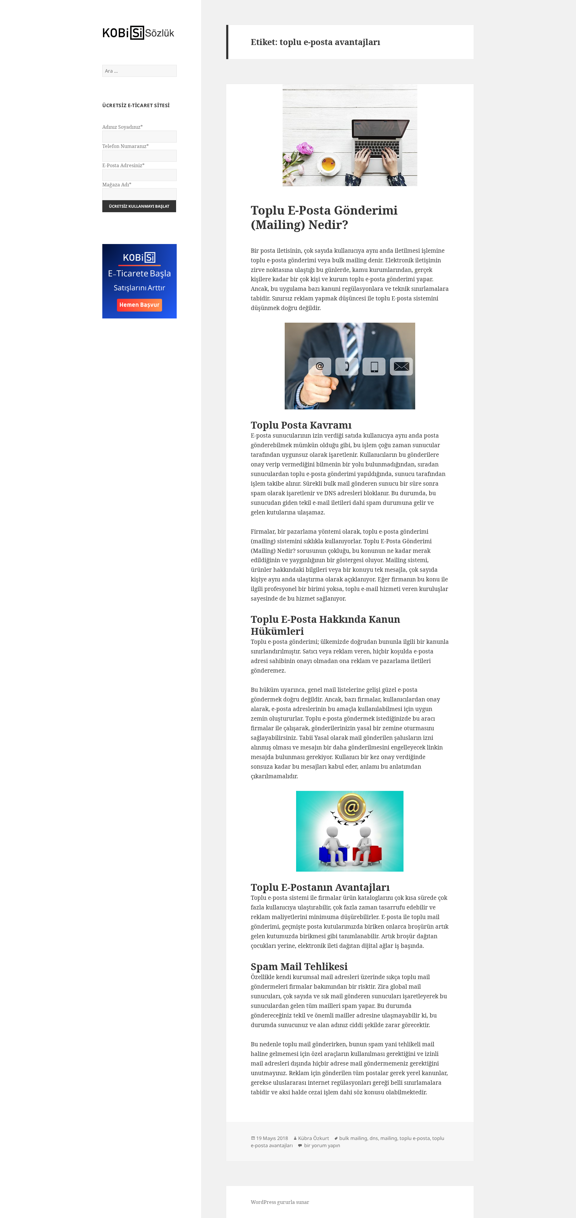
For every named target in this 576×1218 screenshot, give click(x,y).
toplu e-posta (415, 1138)
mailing (388, 1138)
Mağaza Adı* (116, 184)
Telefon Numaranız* (125, 146)
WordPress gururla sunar (280, 1202)
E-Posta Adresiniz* (123, 165)
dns (374, 1138)
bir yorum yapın (321, 1145)
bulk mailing (353, 1138)
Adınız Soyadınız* (122, 127)
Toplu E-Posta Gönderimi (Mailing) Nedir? (324, 217)
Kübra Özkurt (313, 1138)
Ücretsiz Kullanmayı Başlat (139, 206)
